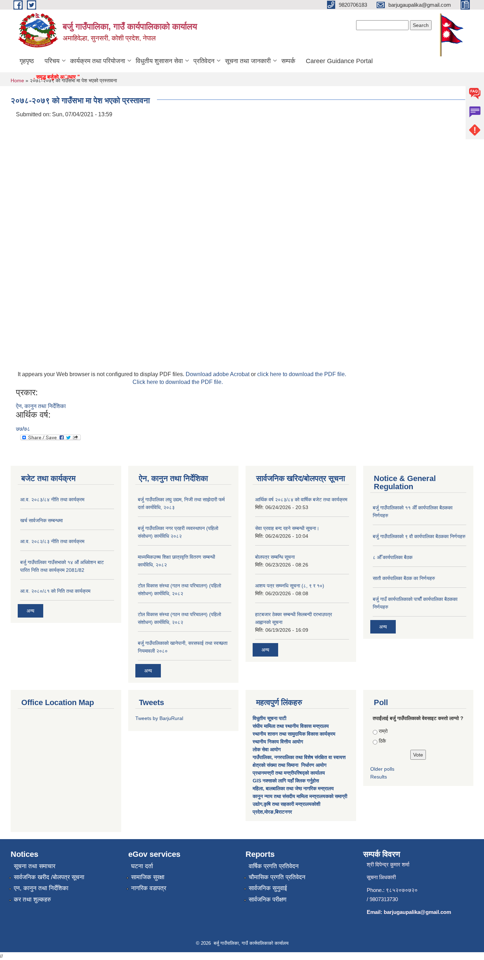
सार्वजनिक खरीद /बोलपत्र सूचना (49, 877)
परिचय (52, 61)
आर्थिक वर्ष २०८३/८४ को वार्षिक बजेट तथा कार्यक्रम (301, 499)
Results (378, 777)
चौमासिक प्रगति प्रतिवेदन (277, 877)
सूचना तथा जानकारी (248, 61)
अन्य (30, 611)
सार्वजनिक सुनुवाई (268, 888)
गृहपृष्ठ (26, 61)
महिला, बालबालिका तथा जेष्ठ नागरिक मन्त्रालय (293, 788)
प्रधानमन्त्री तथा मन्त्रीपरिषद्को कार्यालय (289, 773)
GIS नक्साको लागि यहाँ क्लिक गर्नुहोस (286, 780)
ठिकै (382, 741)
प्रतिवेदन (203, 61)
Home (17, 80)
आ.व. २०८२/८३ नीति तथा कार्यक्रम (52, 541)
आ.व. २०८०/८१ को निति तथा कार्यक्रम (55, 591)
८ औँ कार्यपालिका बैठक (392, 557)
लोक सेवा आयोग (267, 749)
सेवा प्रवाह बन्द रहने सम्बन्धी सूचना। (287, 528)
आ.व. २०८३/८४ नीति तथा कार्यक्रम (52, 499)
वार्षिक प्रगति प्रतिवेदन (274, 866)
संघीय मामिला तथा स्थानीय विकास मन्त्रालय (291, 726)
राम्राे (383, 731)
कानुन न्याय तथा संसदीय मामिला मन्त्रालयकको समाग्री (300, 796)
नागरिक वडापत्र (148, 888)
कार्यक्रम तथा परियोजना (97, 61)
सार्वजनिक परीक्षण (267, 899)
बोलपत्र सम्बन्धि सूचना (275, 557)
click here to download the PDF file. (301, 374)
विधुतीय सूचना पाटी (269, 718)
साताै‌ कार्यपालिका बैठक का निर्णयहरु (404, 578)
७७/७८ (23, 429)
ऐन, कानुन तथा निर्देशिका (41, 406)
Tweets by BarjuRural (159, 718)
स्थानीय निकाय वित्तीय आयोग (278, 741)
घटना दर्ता (142, 866)
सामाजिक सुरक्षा (147, 877)
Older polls (382, 769)
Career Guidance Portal (339, 61)
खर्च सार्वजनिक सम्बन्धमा (41, 520)
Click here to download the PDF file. (178, 382)
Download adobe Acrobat (218, 374)
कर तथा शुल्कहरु (32, 899)
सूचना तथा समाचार (34, 866)
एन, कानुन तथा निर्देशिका (41, 888)
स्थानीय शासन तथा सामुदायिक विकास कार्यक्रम (294, 734)
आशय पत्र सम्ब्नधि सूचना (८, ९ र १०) (289, 585)
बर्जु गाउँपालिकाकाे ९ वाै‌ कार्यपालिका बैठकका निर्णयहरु (419, 536)
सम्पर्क (288, 61)
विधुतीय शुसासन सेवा (159, 61)
